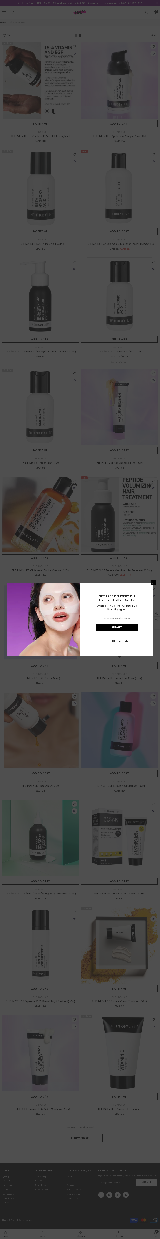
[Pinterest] (120, 641)
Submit (117, 627)
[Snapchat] (126, 641)
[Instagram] (113, 641)
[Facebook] (107, 641)
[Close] (153, 582)
